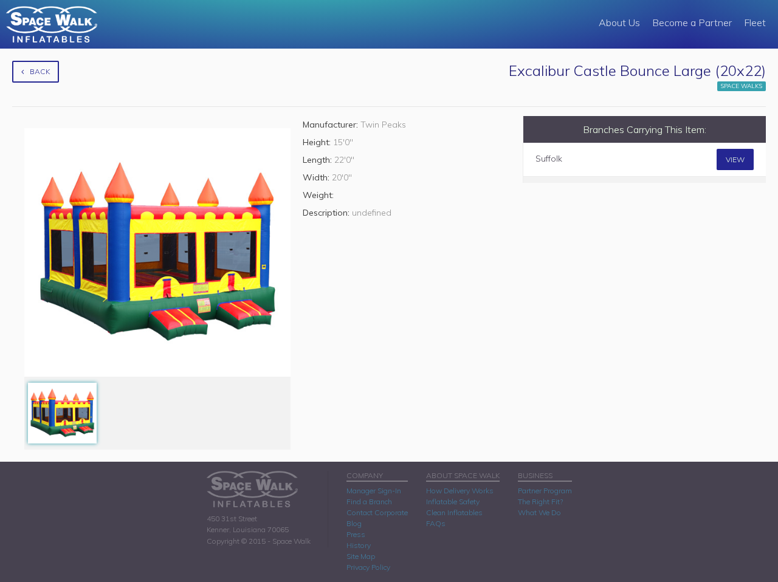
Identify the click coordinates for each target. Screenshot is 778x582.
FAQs (436, 523)
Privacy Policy (368, 567)
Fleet (755, 22)
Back (40, 71)
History (358, 545)
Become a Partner (692, 22)
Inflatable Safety (453, 501)
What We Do (539, 512)
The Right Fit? (540, 501)
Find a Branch (369, 501)
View (735, 159)
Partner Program (545, 490)
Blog (354, 523)
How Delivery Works (460, 490)
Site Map (360, 556)
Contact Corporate (377, 512)
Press (355, 534)
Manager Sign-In (373, 490)
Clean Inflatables (454, 512)
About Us (619, 22)
